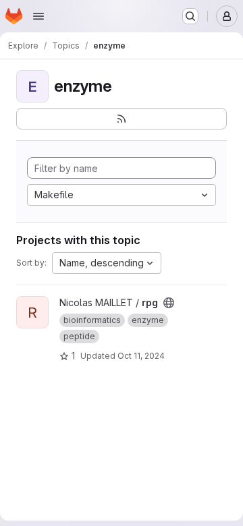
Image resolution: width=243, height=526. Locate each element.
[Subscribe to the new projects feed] (121, 118)
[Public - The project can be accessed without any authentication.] (168, 302)
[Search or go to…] (190, 16)
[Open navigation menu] (38, 16)
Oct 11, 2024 (141, 356)
